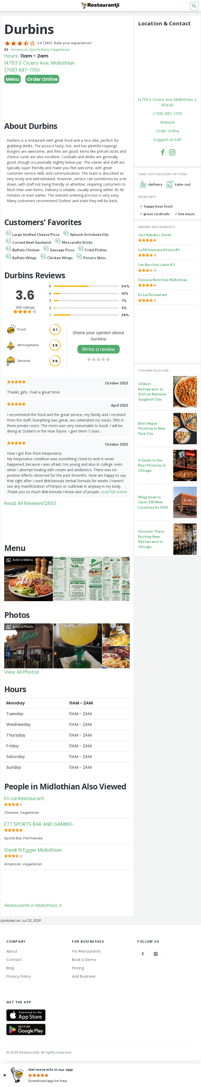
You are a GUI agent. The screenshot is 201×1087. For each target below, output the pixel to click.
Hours (11, 56)
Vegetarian (60, 49)
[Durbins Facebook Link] (163, 152)
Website (167, 122)
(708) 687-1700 (22, 70)
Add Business (84, 976)
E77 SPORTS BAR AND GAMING (38, 824)
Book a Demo (84, 959)
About (11, 951)
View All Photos (21, 672)
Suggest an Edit (167, 139)
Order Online (42, 79)
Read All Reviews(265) (30, 503)
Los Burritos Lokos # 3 (156, 265)
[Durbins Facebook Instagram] (172, 152)
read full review (114, 491)
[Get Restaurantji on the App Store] (26, 1015)
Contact (14, 959)
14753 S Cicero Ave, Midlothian (39, 63)
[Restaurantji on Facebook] (142, 954)
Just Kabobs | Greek (154, 235)
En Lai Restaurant (24, 798)
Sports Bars (39, 49)
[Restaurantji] (100, 5)
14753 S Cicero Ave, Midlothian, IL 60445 (167, 102)
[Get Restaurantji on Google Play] (26, 1029)
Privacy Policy (18, 976)
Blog (10, 968)
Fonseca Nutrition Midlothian (162, 280)
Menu (12, 79)
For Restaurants (86, 951)
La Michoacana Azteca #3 (159, 250)
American (19, 49)
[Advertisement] (67, 98)
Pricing (78, 968)
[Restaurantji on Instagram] (155, 954)
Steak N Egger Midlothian (33, 850)
